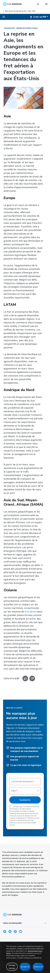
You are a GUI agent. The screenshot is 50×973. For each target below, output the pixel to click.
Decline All (38, 966)
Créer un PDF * (40, 16)
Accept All (25, 966)
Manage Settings (11, 966)
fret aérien (31, 611)
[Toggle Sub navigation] (3, 17)
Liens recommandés (12, 923)
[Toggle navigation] (46, 4)
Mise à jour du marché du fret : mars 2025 (20, 11)
